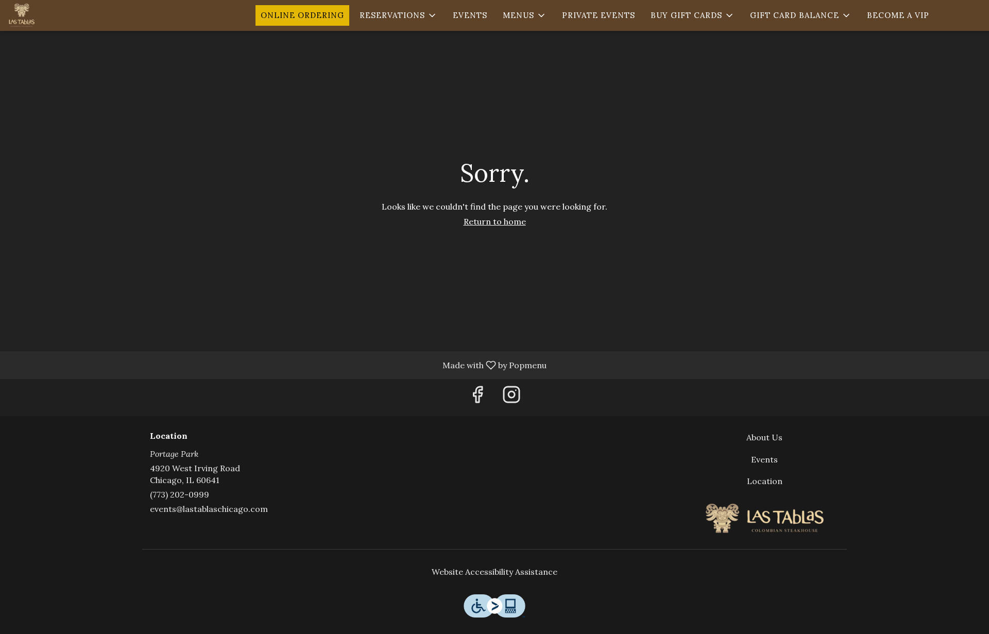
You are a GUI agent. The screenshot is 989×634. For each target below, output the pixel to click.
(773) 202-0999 (179, 494)
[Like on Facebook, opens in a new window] (477, 397)
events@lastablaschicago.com (209, 509)
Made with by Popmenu (277, 364)
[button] (398, 15)
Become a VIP (898, 15)
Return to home (495, 221)
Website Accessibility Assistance (494, 572)
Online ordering (302, 15)
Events (470, 15)
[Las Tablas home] (54, 15)
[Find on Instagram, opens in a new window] (511, 397)
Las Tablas (765, 518)
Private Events (598, 15)
